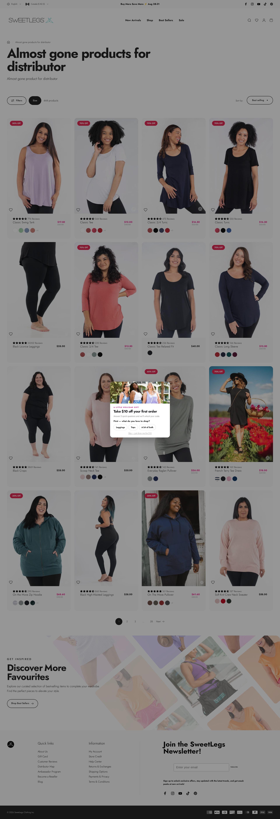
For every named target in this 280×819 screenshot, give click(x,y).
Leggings (120, 427)
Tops (133, 427)
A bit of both (147, 427)
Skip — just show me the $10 (140, 433)
